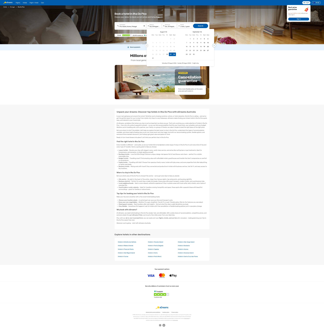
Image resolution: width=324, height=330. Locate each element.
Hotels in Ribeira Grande (125, 245)
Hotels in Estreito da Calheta (127, 242)
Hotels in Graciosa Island (185, 253)
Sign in (299, 19)
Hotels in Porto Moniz (154, 256)
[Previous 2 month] (146, 45)
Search (200, 26)
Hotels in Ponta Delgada (155, 245)
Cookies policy (165, 312)
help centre (175, 320)
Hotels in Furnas (123, 256)
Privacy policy (174, 312)
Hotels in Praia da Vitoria (125, 249)
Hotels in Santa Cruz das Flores (188, 256)
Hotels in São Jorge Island (186, 242)
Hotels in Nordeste (184, 245)
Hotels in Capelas (153, 249)
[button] (144, 26)
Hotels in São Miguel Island (126, 253)
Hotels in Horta (152, 253)
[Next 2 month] (214, 45)
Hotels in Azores (183, 249)
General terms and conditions (153, 312)
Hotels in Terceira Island (155, 242)
